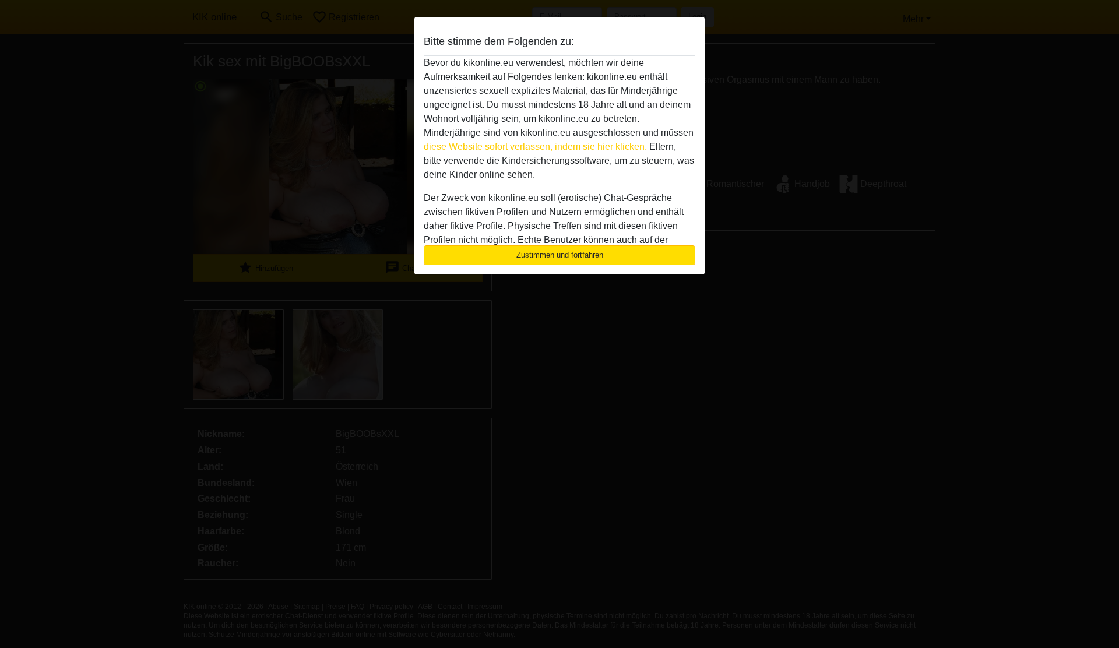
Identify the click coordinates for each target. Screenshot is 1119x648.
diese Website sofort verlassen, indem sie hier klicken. (535, 147)
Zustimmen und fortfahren (559, 255)
